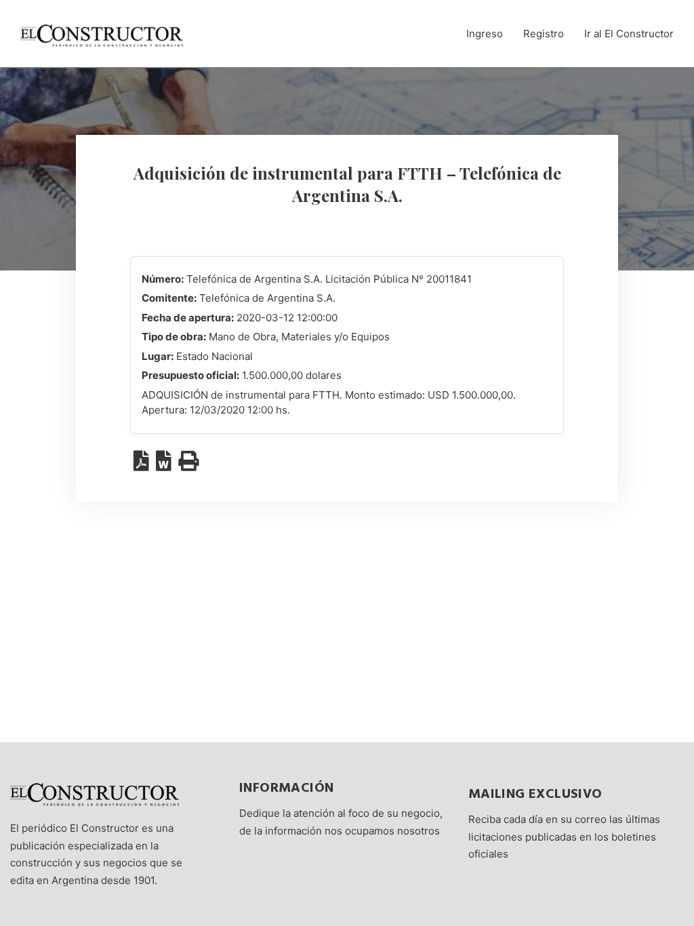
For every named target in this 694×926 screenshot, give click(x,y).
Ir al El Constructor (629, 33)
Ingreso (484, 33)
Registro (543, 33)
